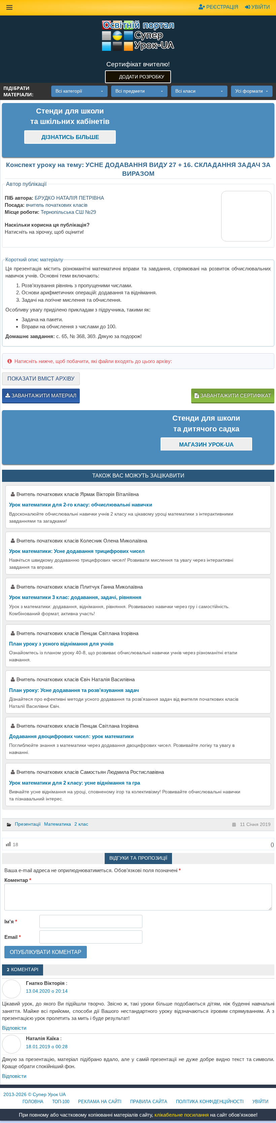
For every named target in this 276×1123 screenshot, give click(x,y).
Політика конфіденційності (210, 1101)
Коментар (17, 880)
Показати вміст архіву (40, 379)
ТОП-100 (60, 1101)
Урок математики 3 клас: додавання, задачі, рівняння (75, 597)
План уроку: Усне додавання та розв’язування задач (74, 690)
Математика (57, 824)
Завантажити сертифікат (235, 395)
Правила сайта (148, 1101)
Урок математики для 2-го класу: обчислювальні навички (80, 504)
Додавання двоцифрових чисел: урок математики (71, 736)
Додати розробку (141, 76)
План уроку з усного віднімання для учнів (61, 644)
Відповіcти (14, 1028)
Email (12, 937)
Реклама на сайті (100, 1101)
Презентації (28, 824)
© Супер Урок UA (34, 1094)
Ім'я (10, 921)
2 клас (81, 824)
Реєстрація (221, 7)
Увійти (260, 7)
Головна (33, 1101)
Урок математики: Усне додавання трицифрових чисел (77, 551)
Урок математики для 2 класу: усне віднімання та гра (74, 783)
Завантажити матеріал (43, 395)
